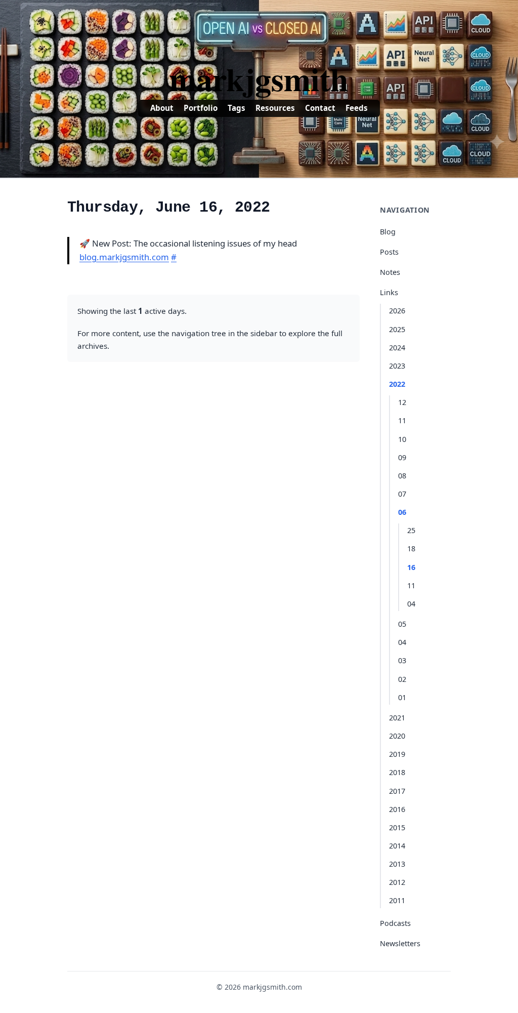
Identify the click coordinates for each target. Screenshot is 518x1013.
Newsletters (400, 943)
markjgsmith (259, 78)
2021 (397, 717)
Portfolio (201, 108)
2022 (397, 384)
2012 (397, 882)
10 (402, 439)
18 (411, 548)
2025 (397, 329)
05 (402, 624)
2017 (397, 791)
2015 (397, 827)
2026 (397, 310)
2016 (397, 809)
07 (402, 494)
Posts (389, 252)
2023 (397, 366)
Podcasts (395, 923)
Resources (275, 108)
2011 (397, 900)
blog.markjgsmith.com (124, 257)
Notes (390, 272)
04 (411, 604)
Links (389, 292)
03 (402, 660)
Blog (388, 231)
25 (411, 530)
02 (402, 679)
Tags (236, 108)
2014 (397, 845)
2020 (397, 736)
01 (402, 697)
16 (411, 567)
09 (402, 457)
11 (402, 420)
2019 (397, 754)
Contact (320, 108)
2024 (397, 347)
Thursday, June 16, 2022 (168, 207)
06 (402, 512)
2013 (397, 864)
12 (402, 402)
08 (402, 475)
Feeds (357, 108)
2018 (397, 772)
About (162, 108)
